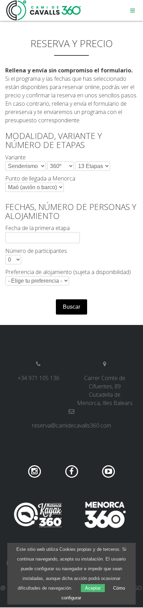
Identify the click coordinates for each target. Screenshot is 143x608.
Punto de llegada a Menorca (40, 178)
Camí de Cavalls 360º (43, 10)
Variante (15, 157)
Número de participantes (36, 251)
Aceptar (93, 588)
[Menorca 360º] (105, 514)
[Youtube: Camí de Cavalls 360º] (108, 471)
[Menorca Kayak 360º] (38, 514)
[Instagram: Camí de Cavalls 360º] (35, 471)
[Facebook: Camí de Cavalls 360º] (72, 471)
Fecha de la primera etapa (37, 228)
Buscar (71, 307)
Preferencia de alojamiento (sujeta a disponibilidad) (68, 272)
